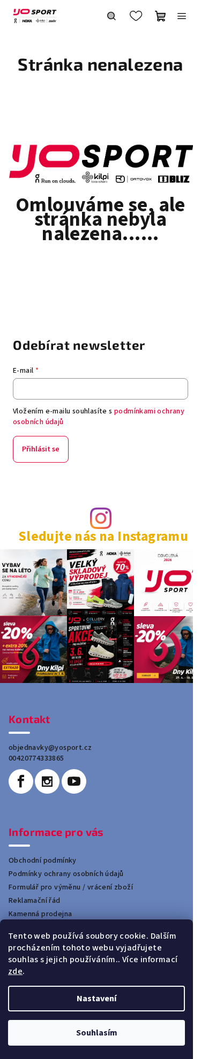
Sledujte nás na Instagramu (103, 536)
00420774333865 (36, 758)
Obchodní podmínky (43, 860)
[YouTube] (74, 781)
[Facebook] (21, 781)
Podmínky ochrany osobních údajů (66, 874)
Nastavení (96, 998)
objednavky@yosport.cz (50, 747)
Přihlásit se (40, 449)
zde (15, 971)
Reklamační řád (35, 900)
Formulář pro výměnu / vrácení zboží (71, 887)
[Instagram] (47, 781)
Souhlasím (96, 1033)
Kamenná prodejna (40, 914)
